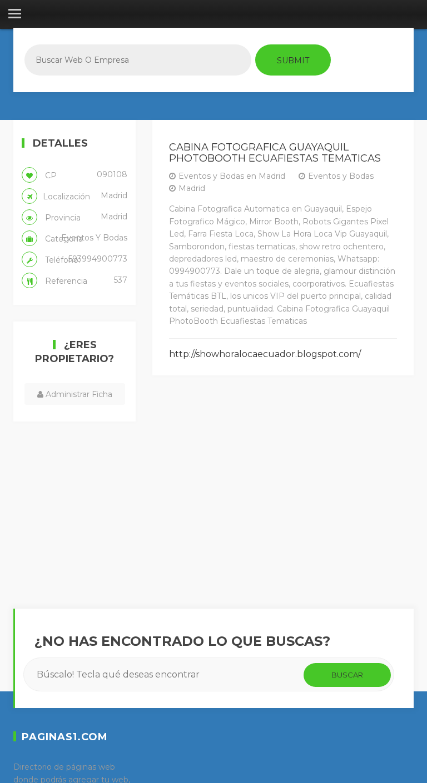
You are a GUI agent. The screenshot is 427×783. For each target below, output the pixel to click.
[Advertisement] (283, 492)
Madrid (191, 188)
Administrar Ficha (77, 394)
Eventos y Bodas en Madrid (231, 176)
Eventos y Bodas (341, 176)
